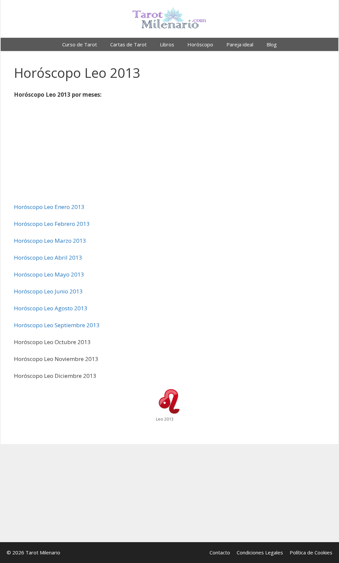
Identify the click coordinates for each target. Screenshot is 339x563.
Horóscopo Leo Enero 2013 (49, 207)
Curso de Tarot (79, 44)
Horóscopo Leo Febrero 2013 (52, 224)
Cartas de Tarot (128, 44)
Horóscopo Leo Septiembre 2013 (57, 325)
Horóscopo (200, 44)
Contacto (220, 552)
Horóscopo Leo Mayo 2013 (49, 274)
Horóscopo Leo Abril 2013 (48, 257)
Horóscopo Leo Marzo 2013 (50, 240)
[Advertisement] (169, 153)
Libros (167, 44)
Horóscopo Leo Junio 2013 (48, 291)
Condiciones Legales (260, 552)
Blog (271, 44)
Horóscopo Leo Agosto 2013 (50, 308)
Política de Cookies (311, 552)
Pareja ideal (239, 44)
